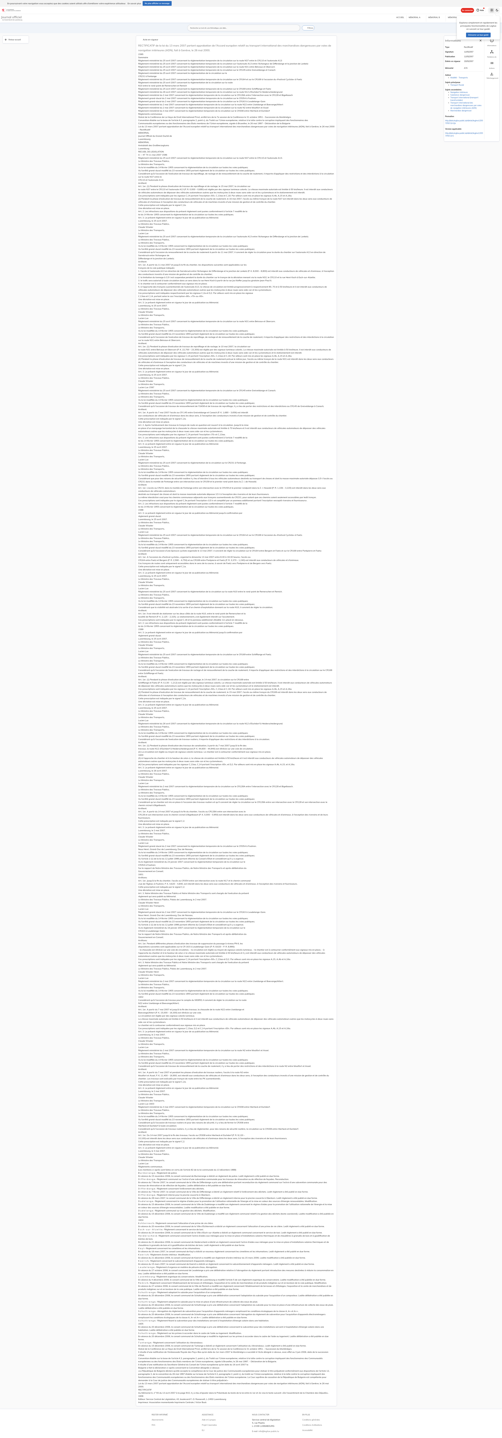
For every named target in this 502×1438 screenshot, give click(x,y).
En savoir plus (134, 3)
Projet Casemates (209, 1425)
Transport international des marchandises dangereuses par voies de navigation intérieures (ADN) (465, 105)
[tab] (491, 42)
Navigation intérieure (459, 92)
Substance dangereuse (460, 95)
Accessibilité (307, 1430)
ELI (203, 1430)
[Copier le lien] (457, 116)
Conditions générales (311, 1420)
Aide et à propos (209, 1420)
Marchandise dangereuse (461, 110)
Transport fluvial (457, 85)
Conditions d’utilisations (312, 1425)
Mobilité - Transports (459, 77)
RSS (153, 1425)
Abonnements (157, 1420)
